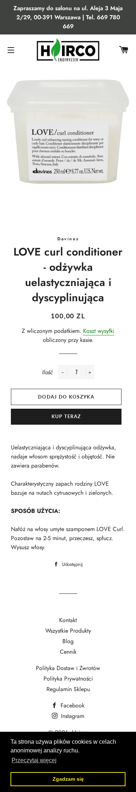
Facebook (72, 705)
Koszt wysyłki (98, 331)
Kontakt (68, 620)
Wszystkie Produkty (68, 630)
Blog (68, 641)
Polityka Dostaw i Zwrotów (68, 668)
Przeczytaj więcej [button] (34, 760)
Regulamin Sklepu (68, 689)
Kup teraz (66, 416)
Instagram (71, 716)
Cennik (68, 652)
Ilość (47, 372)
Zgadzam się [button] (68, 779)
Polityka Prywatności (68, 678)
